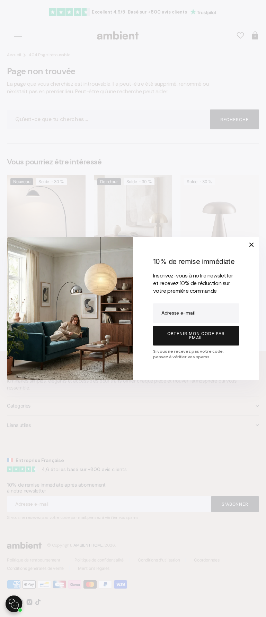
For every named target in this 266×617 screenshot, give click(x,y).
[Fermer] (251, 244)
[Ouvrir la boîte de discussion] (14, 603)
